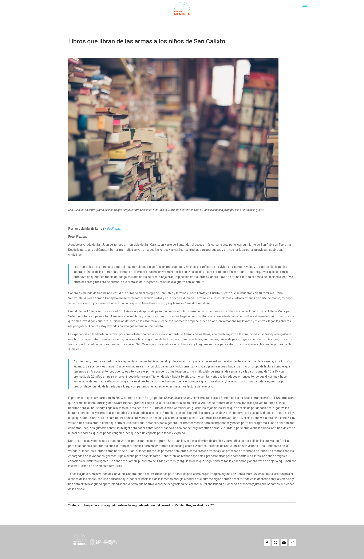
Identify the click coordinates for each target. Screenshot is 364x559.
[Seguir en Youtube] (284, 542)
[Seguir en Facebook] (267, 542)
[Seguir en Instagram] (292, 542)
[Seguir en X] (275, 542)
